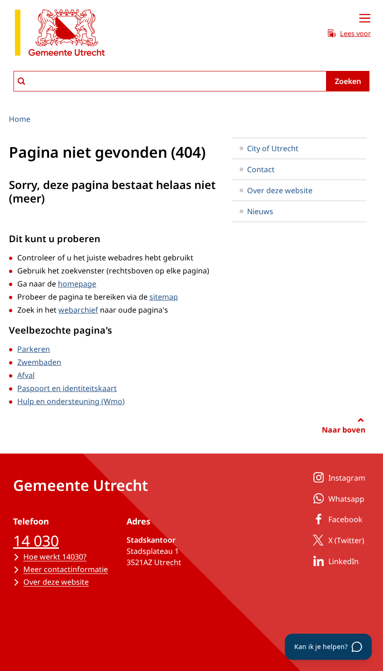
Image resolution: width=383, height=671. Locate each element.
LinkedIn (343, 561)
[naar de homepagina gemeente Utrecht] (60, 34)
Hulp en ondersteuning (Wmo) (71, 401)
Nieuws (260, 211)
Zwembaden (39, 362)
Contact (261, 169)
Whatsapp (346, 499)
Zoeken (348, 81)
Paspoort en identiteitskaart (67, 388)
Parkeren (33, 349)
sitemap (163, 297)
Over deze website (279, 190)
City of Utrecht (272, 148)
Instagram (346, 478)
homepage (77, 284)
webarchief (78, 310)
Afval (26, 375)
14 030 (36, 541)
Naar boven (343, 430)
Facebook (345, 519)
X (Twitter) (346, 540)
